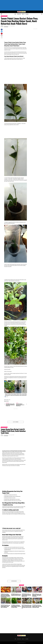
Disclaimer (27, 14)
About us (23, 14)
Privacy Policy (19, 14)
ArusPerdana (6, 26)
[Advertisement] (21, 5)
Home (15, 14)
